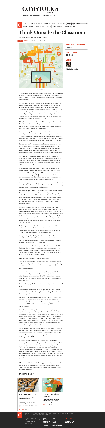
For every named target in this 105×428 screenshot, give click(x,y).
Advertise (54, 23)
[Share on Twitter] (69, 55)
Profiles (42, 26)
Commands (1, 427)
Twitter (67, 23)
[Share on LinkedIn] (72, 55)
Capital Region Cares (70, 26)
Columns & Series (33, 26)
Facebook (69, 23)
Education (69, 47)
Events (49, 26)
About (24, 23)
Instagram (71, 23)
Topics (25, 26)
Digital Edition (38, 23)
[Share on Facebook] (67, 55)
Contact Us (61, 23)
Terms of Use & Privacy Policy (30, 414)
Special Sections (57, 26)
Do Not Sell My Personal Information (43, 414)
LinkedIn (74, 23)
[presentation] (20, 25)
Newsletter (47, 23)
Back (20, 40)
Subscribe (30, 23)
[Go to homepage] (40, 11)
